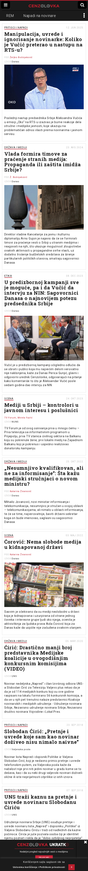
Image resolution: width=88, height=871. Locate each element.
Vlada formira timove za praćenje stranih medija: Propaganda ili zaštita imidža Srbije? (42, 162)
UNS (14, 676)
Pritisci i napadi (16, 27)
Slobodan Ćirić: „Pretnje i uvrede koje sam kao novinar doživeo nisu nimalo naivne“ (41, 736)
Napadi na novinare (39, 15)
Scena (9, 398)
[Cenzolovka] (44, 5)
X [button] (71, 867)
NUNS (15, 421)
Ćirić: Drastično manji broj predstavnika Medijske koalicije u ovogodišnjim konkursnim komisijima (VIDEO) (38, 658)
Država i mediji (15, 147)
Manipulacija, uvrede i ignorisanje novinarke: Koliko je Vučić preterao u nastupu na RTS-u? (43, 42)
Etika (8, 275)
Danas (15, 61)
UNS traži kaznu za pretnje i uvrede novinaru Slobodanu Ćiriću (40, 802)
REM (10, 15)
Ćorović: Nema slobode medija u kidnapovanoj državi (42, 544)
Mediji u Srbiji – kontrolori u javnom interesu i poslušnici (41, 408)
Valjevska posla (21, 749)
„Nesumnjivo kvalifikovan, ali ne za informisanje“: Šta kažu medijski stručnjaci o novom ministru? (43, 476)
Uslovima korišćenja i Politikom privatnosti (39, 867)
